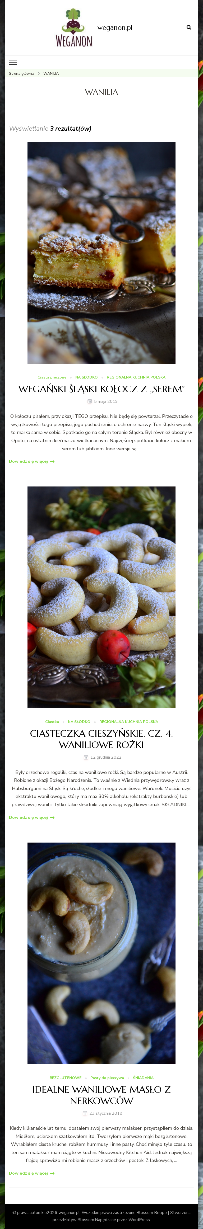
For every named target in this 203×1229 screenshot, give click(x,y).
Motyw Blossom (78, 1220)
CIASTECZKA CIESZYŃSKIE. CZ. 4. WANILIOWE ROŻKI (101, 739)
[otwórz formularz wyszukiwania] (189, 27)
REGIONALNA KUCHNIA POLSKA (136, 378)
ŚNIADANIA (143, 1078)
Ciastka (52, 722)
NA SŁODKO (86, 378)
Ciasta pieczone (52, 378)
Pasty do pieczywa (107, 1078)
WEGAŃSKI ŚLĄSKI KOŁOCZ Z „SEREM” (102, 389)
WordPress (139, 1220)
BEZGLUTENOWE (65, 1078)
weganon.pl (115, 27)
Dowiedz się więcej (28, 461)
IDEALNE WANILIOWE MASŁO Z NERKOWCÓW (101, 1095)
